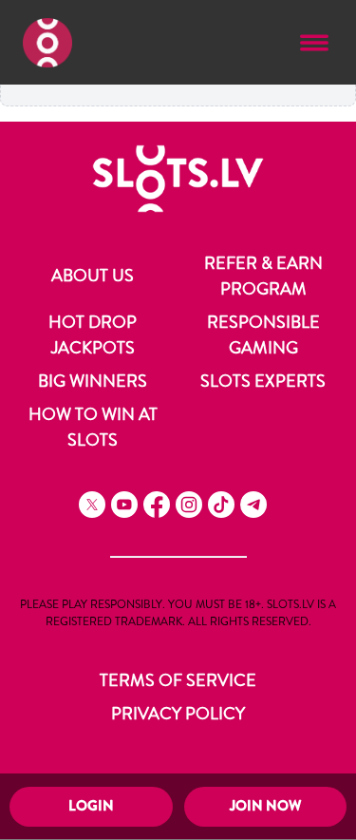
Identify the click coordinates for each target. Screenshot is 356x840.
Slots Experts (263, 381)
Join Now (265, 805)
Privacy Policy (178, 713)
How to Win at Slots (93, 427)
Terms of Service (178, 680)
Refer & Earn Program (263, 276)
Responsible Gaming (263, 335)
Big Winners (92, 381)
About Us (92, 275)
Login (91, 805)
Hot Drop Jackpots (92, 335)
